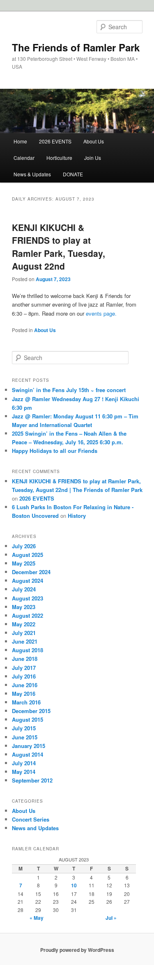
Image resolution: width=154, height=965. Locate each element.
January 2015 (28, 746)
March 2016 (26, 702)
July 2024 (24, 589)
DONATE (73, 174)
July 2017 (24, 668)
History (77, 515)
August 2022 (27, 615)
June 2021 (24, 641)
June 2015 (24, 737)
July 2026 (24, 546)
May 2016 (23, 693)
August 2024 (27, 580)
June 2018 (24, 659)
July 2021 (24, 633)
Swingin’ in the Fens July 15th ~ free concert (69, 390)
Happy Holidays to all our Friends (54, 451)
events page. (101, 313)
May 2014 (23, 772)
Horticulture (59, 157)
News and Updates (35, 828)
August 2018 (27, 650)
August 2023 (27, 598)
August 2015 (27, 719)
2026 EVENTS (55, 141)
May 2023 (23, 607)
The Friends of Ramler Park (76, 47)
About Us (93, 141)
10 (74, 885)
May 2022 (23, 624)
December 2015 (31, 711)
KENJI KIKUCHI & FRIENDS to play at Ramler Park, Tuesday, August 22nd (58, 246)
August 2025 (27, 555)
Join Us (92, 157)
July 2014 (24, 763)
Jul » (111, 917)
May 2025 (23, 563)
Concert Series (30, 819)
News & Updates (32, 174)
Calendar (24, 157)
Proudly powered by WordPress (77, 949)
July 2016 (24, 676)
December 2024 (31, 572)
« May (37, 917)
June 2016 (24, 685)
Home (20, 141)
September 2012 (32, 780)
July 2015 (24, 728)
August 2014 (27, 754)
